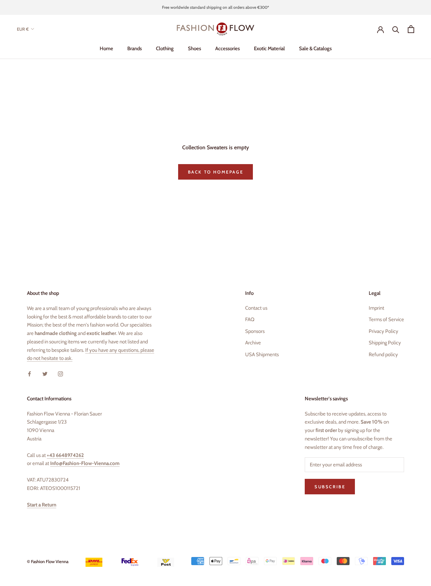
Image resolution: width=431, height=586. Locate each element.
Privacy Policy (383, 331)
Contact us (256, 308)
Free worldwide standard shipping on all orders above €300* (215, 7)
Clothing (165, 48)
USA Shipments (262, 354)
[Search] (395, 29)
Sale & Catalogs (315, 48)
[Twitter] (44, 373)
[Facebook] (29, 373)
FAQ (250, 319)
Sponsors (255, 331)
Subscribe (329, 486)
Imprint (376, 308)
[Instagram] (60, 373)
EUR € (23, 29)
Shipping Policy (385, 343)
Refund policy (383, 354)
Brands (134, 48)
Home (106, 48)
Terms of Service (386, 319)
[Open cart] (411, 29)
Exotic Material (269, 48)
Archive (253, 343)
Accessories (227, 48)
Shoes (194, 48)
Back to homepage (215, 172)
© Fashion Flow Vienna (47, 561)
